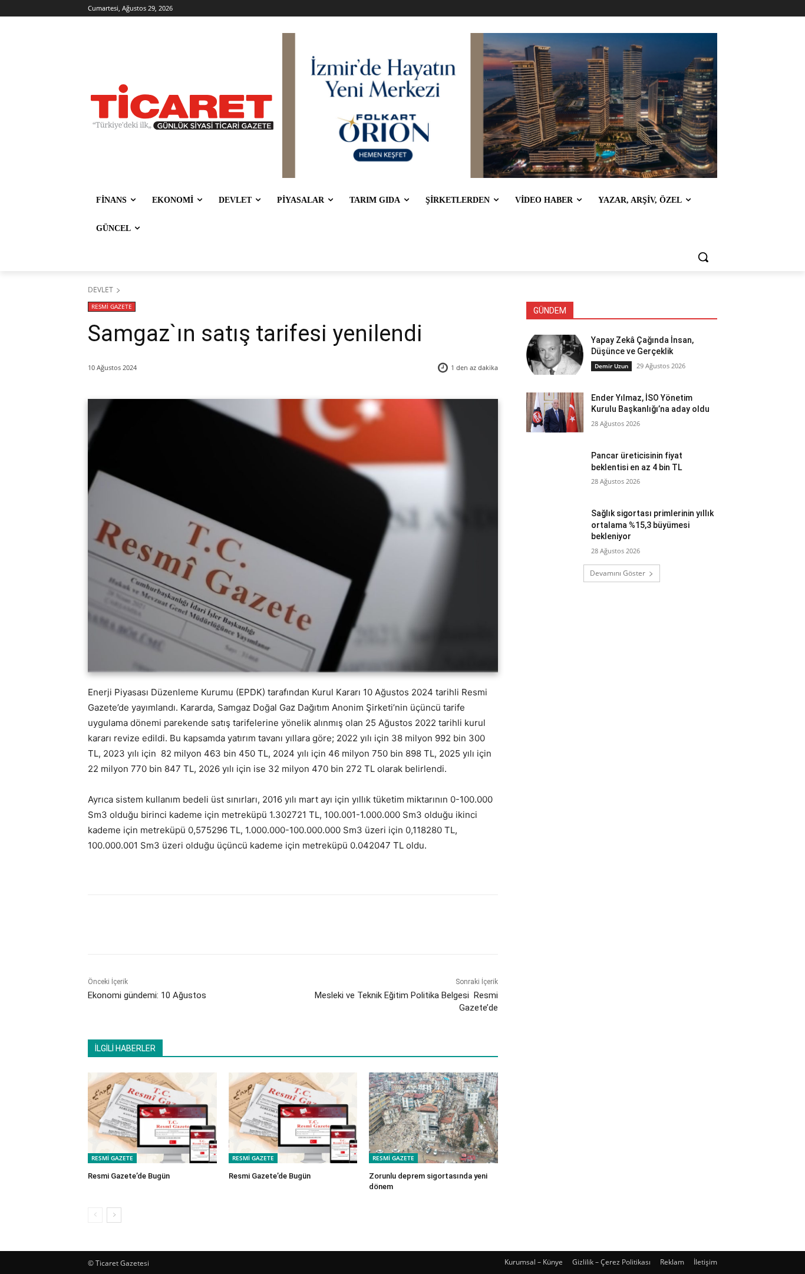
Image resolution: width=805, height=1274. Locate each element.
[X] (198, 924)
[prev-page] (95, 1215)
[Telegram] (279, 924)
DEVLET (100, 290)
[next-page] (114, 1215)
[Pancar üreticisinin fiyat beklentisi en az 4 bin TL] (554, 470)
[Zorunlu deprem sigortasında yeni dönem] (433, 1117)
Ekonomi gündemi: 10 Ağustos (148, 995)
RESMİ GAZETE (111, 306)
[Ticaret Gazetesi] (182, 107)
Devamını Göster (617, 573)
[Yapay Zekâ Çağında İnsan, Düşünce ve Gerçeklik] (554, 355)
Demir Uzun (611, 366)
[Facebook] (171, 924)
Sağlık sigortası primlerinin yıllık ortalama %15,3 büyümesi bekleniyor (652, 525)
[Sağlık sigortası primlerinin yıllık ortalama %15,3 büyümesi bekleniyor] (554, 528)
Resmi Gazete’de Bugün (129, 1175)
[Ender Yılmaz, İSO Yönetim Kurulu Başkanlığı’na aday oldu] (554, 412)
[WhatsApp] (252, 924)
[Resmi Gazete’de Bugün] (152, 1117)
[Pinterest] (225, 924)
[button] (703, 257)
